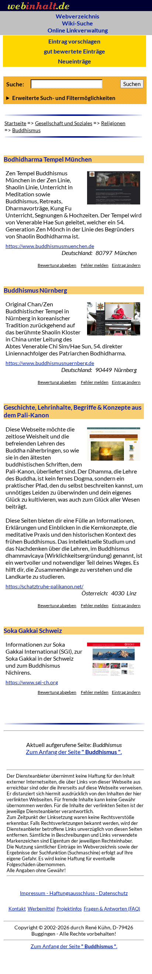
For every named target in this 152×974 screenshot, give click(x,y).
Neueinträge (74, 61)
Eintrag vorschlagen (74, 41)
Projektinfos (69, 909)
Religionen (113, 123)
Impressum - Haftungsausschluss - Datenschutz (74, 893)
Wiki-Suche (77, 23)
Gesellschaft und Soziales (63, 123)
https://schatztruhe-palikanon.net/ (44, 586)
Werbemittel (41, 909)
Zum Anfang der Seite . (74, 751)
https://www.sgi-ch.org (32, 682)
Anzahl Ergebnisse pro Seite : (75, 97)
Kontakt (17, 909)
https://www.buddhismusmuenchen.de (50, 246)
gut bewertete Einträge (74, 51)
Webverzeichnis (77, 16)
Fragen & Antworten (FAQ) (112, 909)
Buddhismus (26, 130)
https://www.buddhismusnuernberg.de (50, 363)
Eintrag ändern (126, 265)
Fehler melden (94, 265)
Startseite (15, 123)
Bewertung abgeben (57, 265)
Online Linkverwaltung (78, 30)
